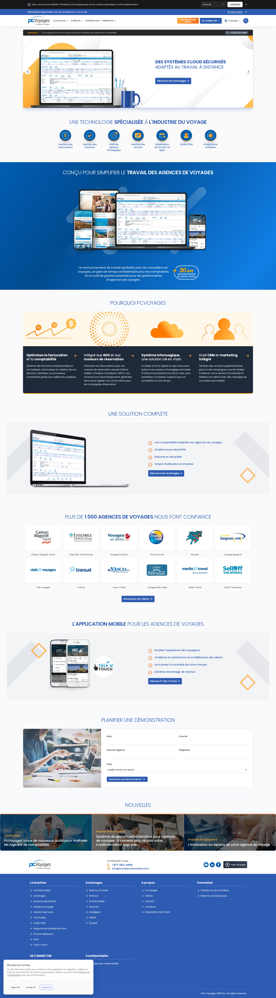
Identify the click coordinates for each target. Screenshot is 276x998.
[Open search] (245, 20)
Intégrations (93, 20)
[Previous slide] (27, 72)
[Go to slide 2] (138, 104)
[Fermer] (246, 4)
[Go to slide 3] (141, 104)
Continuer (235, 4)
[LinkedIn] (212, 864)
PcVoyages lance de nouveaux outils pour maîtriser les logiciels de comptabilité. (79, 32)
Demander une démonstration (125, 779)
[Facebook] (218, 864)
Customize (46, 987)
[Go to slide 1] (134, 104)
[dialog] (48, 977)
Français (233, 20)
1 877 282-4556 (122, 865)
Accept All (31, 987)
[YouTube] (206, 864)
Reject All (15, 987)
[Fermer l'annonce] (246, 12)
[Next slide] (248, 72)
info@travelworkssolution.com (130, 868)
